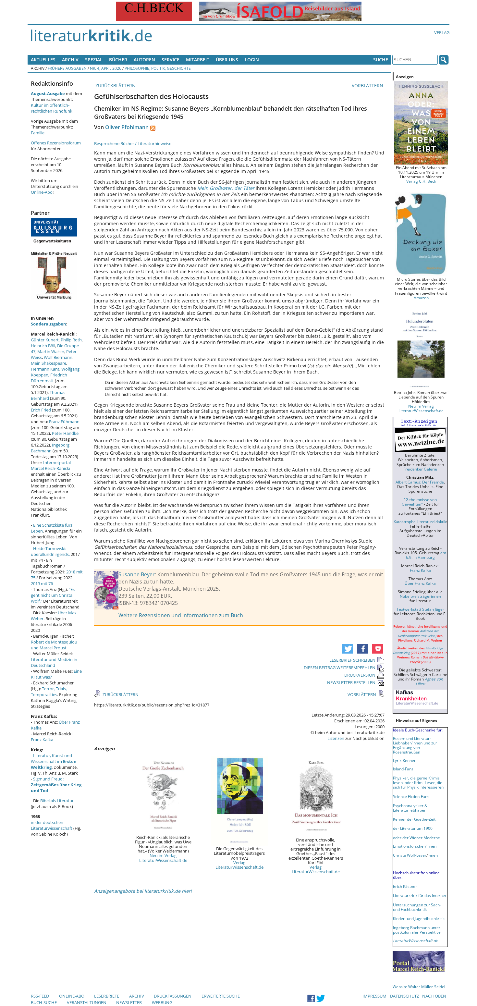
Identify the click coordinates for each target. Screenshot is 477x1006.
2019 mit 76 (42, 583)
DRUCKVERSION (359, 675)
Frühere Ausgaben (67, 68)
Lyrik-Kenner (404, 760)
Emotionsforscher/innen (414, 846)
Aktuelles (43, 59)
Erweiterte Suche (221, 996)
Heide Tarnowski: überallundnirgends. (50, 551)
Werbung (162, 1002)
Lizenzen (335, 738)
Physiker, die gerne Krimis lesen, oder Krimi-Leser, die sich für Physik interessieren (418, 782)
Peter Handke (65, 433)
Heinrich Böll (43, 346)
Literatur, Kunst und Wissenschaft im (54, 761)
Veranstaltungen (86, 1002)
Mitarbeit (197, 59)
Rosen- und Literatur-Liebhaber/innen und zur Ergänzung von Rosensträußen (415, 745)
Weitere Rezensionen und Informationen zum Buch (180, 615)
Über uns (227, 59)
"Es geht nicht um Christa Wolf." (53, 595)
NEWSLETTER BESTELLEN (351, 682)
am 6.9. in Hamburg (426, 555)
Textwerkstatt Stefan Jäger (420, 609)
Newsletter (129, 1002)
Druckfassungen (172, 996)
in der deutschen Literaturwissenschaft (51, 825)
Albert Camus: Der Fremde (420, 482)
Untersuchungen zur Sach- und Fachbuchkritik (417, 907)
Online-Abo (42, 192)
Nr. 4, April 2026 (105, 68)
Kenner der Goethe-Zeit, (414, 819)
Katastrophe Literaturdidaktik (420, 521)
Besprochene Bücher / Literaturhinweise (132, 143)
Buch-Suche (44, 1002)
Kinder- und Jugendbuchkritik (419, 918)
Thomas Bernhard (48, 395)
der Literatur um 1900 (413, 828)
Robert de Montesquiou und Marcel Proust (54, 645)
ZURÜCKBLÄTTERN (115, 85)
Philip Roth (71, 340)
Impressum (374, 996)
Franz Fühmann (64, 421)
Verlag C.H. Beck (421, 181)
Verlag (441, 32)
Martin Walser (50, 351)
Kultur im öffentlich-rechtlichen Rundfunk (51, 108)
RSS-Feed (40, 996)
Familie (37, 133)
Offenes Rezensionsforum (56, 143)
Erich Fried (41, 410)
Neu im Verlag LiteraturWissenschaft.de (163, 858)
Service (170, 59)
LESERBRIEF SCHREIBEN (352, 660)
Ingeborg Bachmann (50, 448)
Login (252, 59)
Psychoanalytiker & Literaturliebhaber (410, 808)
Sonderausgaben (48, 324)
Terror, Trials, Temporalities (49, 691)
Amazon (421, 297)
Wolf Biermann (58, 357)
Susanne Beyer (136, 574)
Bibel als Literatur (57, 801)
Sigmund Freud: (56, 784)
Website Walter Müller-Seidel (419, 986)
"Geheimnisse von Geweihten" (419, 502)
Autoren (144, 59)
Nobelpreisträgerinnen (420, 596)
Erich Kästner (405, 886)
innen (433, 855)
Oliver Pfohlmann (127, 127)
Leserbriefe (106, 996)
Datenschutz (404, 996)
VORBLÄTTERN (368, 85)
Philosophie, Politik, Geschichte (158, 68)
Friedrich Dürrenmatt (49, 378)
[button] (347, 649)
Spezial (94, 59)
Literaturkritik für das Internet (419, 895)
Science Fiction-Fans (411, 796)
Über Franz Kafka (420, 583)
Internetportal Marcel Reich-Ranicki (51, 465)
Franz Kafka (42, 739)
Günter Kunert (45, 340)
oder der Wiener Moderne (416, 837)
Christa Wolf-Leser (409, 855)
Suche (380, 59)
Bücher (118, 59)
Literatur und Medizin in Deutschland (54, 662)
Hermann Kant (45, 369)
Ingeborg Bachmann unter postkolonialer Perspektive (417, 930)
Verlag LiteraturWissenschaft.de (239, 865)
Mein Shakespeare (48, 363)
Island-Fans (403, 768)
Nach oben (434, 996)
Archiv (70, 59)
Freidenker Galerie (420, 469)
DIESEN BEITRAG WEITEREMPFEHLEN (339, 667)
